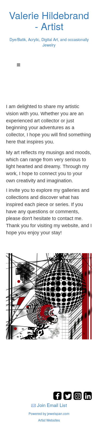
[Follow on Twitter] (68, 398)
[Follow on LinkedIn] (87, 398)
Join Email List (52, 405)
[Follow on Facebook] (58, 398)
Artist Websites (49, 420)
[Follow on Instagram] (78, 398)
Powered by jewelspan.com (49, 413)
